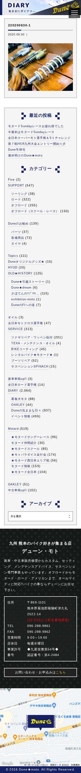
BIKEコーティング (24, 349)
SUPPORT (16, 185)
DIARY (13, 390)
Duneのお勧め (18, 223)
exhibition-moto (23, 299)
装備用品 (17, 237)
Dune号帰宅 (16, 149)
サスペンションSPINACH (29, 366)
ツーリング (19, 193)
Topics (13, 255)
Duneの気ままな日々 (26, 410)
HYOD (12, 267)
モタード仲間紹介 (24, 443)
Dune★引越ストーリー (27, 281)
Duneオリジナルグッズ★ (26, 261)
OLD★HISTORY (20, 273)
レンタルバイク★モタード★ (32, 354)
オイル (13, 317)
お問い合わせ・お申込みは (40, 672)
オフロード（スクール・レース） (35, 211)
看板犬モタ (19, 399)
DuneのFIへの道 (23, 305)
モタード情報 (20, 466)
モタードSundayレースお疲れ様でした (36, 126)
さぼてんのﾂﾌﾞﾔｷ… (25, 293)
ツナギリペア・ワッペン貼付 (32, 337)
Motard (13, 428)
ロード (16, 199)
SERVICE (15, 329)
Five (11, 179)
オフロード (19, 205)
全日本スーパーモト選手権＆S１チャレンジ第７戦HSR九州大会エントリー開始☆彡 (39, 140)
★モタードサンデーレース (30, 437)
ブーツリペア (20, 360)
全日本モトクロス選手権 (25, 323)
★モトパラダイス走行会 (28, 454)
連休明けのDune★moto (25, 155)
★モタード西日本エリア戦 (30, 460)
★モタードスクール (25, 448)
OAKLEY (18, 404)
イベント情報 (20, 416)
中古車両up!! (17, 490)
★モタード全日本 (24, 472)
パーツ (16, 232)
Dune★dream (21, 287)
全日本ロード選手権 (22, 384)
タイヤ (16, 243)
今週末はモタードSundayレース (31, 132)
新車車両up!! (17, 379)
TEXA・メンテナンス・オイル (33, 343)
